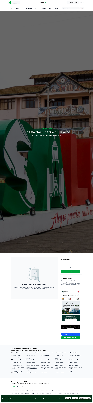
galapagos (31, 386)
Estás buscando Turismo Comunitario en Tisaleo (48, 135)
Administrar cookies (85, 398)
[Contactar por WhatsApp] (90, 400)
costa (13, 386)
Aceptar (68, 398)
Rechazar (75, 398)
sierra (18, 386)
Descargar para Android (72, 337)
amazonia (24, 386)
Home (33, 135)
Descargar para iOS (72, 334)
